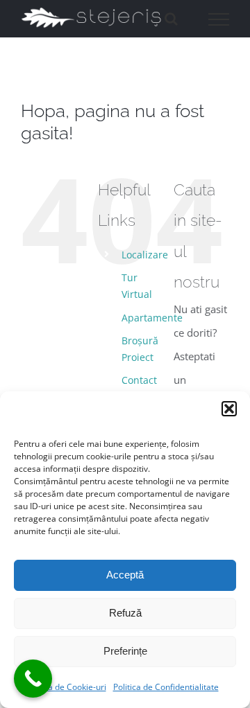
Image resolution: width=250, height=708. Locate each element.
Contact (139, 380)
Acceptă (125, 575)
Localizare (145, 254)
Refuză (125, 613)
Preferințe (125, 651)
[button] (229, 409)
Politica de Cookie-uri (65, 687)
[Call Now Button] (33, 679)
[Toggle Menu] (219, 19)
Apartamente (152, 317)
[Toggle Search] (171, 19)
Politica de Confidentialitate (166, 687)
